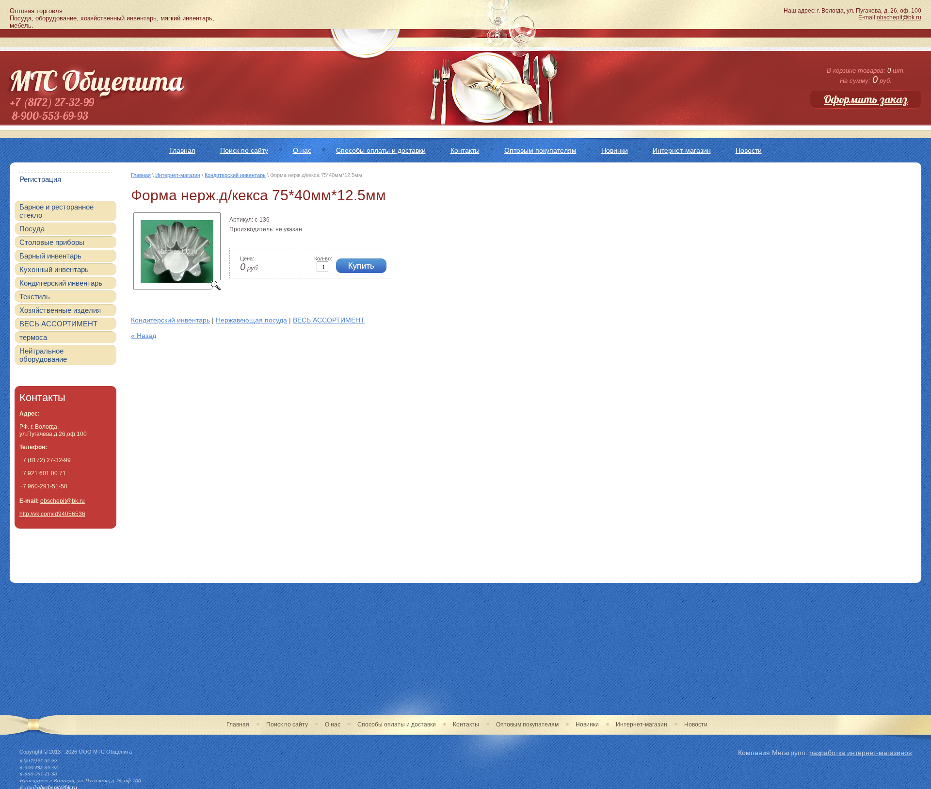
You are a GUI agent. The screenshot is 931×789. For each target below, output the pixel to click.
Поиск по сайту (287, 724)
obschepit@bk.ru (899, 17)
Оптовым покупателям (527, 724)
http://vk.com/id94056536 (52, 514)
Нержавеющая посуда (251, 320)
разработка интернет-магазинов (860, 753)
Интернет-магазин (177, 175)
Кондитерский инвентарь (235, 175)
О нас (332, 724)
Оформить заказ (866, 99)
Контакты (466, 724)
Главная (141, 175)
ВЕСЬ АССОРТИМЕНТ (329, 320)
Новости (695, 724)
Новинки (587, 724)
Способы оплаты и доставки (396, 724)
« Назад (143, 335)
